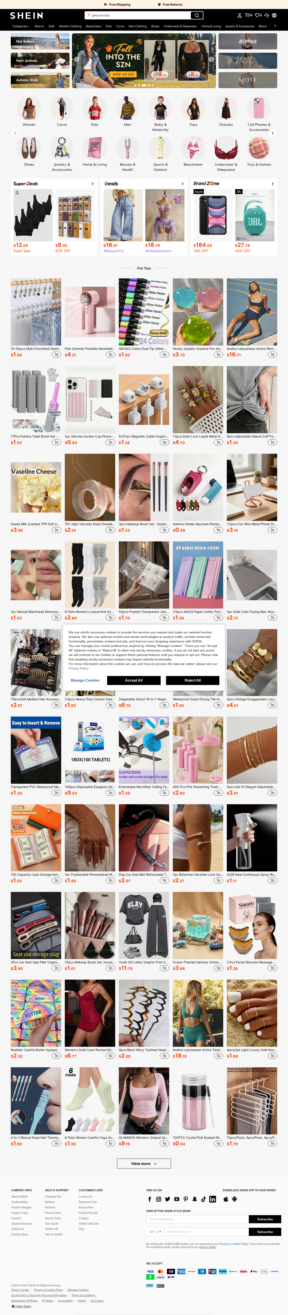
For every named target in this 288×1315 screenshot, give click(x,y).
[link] (72, 4)
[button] (266, 15)
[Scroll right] (275, 26)
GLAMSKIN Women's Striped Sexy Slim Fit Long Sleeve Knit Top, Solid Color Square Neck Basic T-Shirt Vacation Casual (144, 1137)
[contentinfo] (213, 1274)
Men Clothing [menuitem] (138, 26)
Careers (16, 1218)
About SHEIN (19, 1196)
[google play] (234, 1201)
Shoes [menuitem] (155, 26)
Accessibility (65, 1300)
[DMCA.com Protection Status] (160, 1285)
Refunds (50, 1207)
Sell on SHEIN (54, 1234)
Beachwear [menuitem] (93, 26)
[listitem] (36, 318)
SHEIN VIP (51, 1229)
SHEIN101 (17, 1229)
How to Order (53, 1212)
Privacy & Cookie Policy (233, 1244)
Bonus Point (86, 1207)
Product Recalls (88, 1212)
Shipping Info (53, 1196)
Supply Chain (19, 1212)
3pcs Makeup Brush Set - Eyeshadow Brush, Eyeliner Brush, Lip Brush (144, 524)
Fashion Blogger (21, 1207)
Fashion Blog (19, 1234)
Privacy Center (20, 1290)
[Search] (197, 15)
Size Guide (51, 1223)
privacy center (207, 1247)
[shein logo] (26, 15)
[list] (182, 1199)
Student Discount (21, 1223)
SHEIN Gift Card (89, 1223)
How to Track (53, 1218)
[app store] (226, 1201)
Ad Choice (97, 1300)
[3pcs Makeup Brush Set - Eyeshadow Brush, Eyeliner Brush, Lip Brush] (144, 487)
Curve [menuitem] (120, 26)
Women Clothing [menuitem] (70, 26)
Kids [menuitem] (109, 26)
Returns (50, 1202)
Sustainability (19, 1202)
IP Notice (47, 1300)
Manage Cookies (78, 1290)
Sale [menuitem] (51, 26)
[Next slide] (211, 59)
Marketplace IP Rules (24, 1300)
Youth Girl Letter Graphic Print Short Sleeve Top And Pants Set (144, 962)
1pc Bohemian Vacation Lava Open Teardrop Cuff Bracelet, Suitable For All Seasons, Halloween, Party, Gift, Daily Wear (198, 874)
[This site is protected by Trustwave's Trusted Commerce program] (149, 1285)
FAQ (81, 1229)
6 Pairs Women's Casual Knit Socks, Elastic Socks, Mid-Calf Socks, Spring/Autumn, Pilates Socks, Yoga (90, 612)
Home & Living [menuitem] (211, 26)
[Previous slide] (76, 59)
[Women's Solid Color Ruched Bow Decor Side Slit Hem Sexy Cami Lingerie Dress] (90, 1013)
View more (141, 1163)
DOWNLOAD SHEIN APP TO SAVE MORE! (249, 1190)
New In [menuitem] (39, 26)
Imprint (82, 1300)
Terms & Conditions (83, 1295)
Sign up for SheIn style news (168, 1211)
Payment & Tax (88, 1202)
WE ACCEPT (154, 1263)
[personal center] (239, 15)
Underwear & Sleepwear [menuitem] (180, 26)
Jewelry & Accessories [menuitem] (239, 26)
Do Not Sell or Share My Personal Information (39, 1295)
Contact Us (85, 1196)
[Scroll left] (269, 26)
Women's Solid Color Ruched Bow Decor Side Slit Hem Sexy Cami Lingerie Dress (90, 1050)
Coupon (84, 1218)
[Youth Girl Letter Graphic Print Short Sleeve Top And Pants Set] (144, 925)
